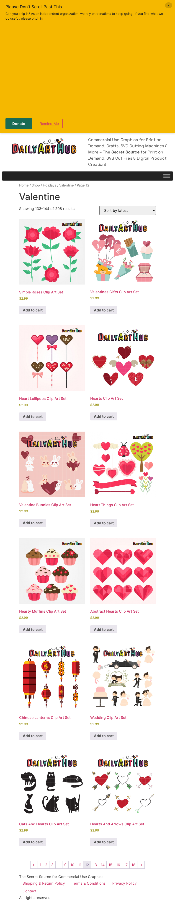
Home (24, 185)
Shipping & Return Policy (44, 883)
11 (79, 865)
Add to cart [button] (33, 310)
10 (72, 865)
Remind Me (49, 123)
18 (133, 865)
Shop (36, 185)
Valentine (66, 185)
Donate (18, 123)
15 (110, 865)
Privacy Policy (124, 883)
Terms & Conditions (89, 883)
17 (126, 865)
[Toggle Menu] (166, 176)
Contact (29, 891)
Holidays (49, 185)
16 (118, 865)
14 (103, 865)
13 (95, 865)
